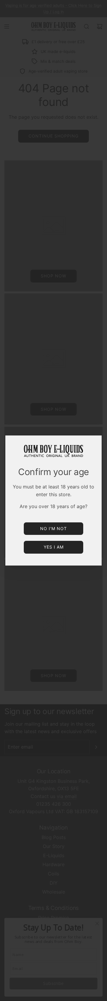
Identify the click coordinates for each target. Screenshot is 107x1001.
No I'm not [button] (53, 528)
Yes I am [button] (54, 546)
